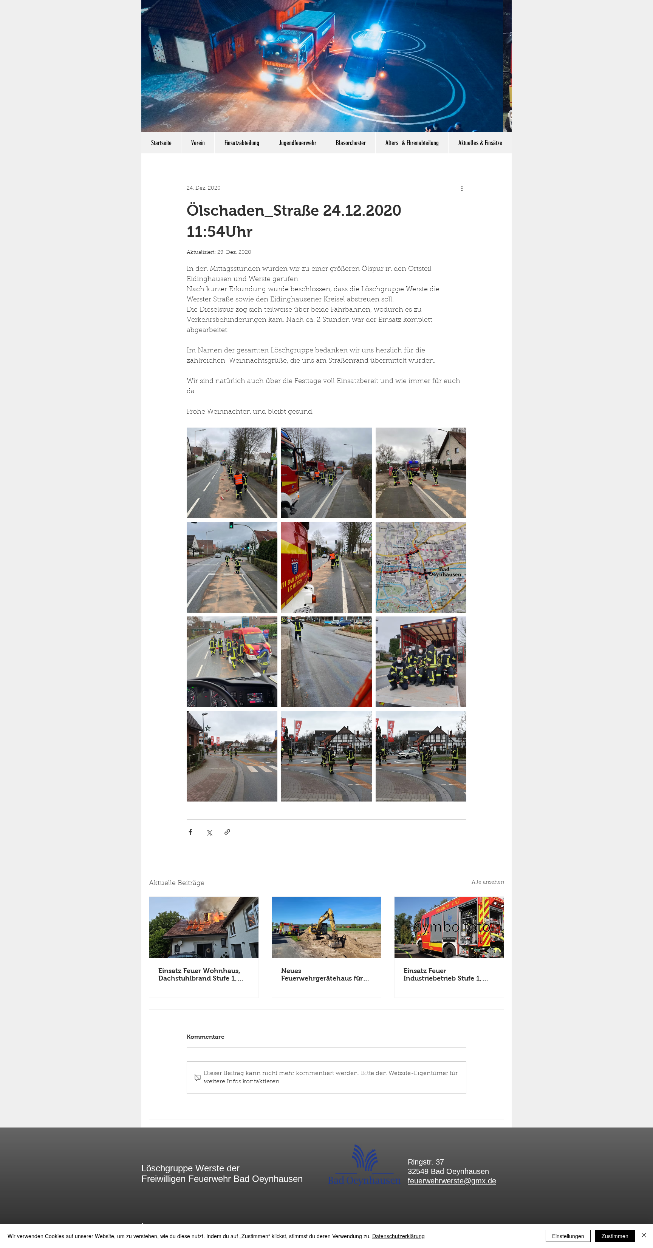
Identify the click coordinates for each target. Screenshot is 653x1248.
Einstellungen (568, 1236)
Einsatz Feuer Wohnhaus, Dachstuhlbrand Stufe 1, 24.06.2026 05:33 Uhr (199, 974)
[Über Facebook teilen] (190, 832)
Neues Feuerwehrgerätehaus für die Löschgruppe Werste (322, 974)
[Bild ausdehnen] (232, 473)
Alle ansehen (488, 882)
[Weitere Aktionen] (461, 188)
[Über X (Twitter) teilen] (208, 832)
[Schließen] (643, 1236)
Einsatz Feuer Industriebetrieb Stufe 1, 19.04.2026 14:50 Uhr (443, 974)
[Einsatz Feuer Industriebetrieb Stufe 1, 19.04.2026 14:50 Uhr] (449, 927)
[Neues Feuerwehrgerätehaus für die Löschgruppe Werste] (326, 927)
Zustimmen (615, 1236)
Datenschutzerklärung (398, 1236)
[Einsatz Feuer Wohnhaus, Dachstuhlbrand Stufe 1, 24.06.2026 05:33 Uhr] (203, 927)
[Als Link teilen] (227, 832)
